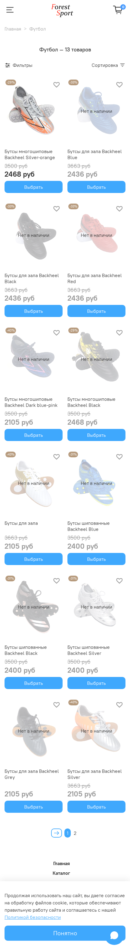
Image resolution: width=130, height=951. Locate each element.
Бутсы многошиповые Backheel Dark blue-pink (31, 402)
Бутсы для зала (21, 523)
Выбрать (33, 187)
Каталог (61, 873)
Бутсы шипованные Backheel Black (26, 650)
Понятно (65, 933)
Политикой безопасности (33, 917)
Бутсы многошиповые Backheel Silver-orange (30, 154)
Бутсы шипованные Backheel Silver (88, 650)
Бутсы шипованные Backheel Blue (88, 526)
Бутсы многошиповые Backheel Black (91, 402)
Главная (13, 29)
